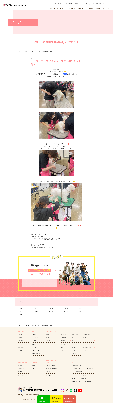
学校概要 (20, 334)
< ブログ (20, 302)
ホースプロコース (36, 350)
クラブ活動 (48, 340)
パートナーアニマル (71, 8)
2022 (81, 308)
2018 (51, 311)
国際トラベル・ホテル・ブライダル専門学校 (82, 368)
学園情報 (20, 337)
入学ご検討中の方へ (59, 3)
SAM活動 (48, 337)
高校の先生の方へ (69, 3)
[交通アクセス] (103, 4)
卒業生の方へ (85, 3)
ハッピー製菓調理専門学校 (78, 371)
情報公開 (84, 337)
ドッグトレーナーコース (38, 340)
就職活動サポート (22, 365)
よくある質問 (49, 375)
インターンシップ (22, 368)
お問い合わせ (64, 344)
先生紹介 (20, 350)
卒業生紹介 (20, 371)
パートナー (20, 344)
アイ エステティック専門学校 (79, 375)
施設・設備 (20, 340)
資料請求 (63, 340)
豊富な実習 (20, 347)
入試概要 (98, 8)
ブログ (62, 347)
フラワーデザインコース (38, 353)
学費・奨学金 (105, 8)
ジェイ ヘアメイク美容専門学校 (79, 378)
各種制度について (50, 371)
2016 (81, 311)
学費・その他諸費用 (50, 365)
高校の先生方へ (75, 347)
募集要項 (34, 365)
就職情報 (91, 8)
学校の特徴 (52, 8)
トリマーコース (35, 337)
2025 (36, 308)
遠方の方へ (74, 340)
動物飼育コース (35, 344)
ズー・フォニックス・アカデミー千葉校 (81, 381)
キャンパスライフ (82, 8)
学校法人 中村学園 (76, 365)
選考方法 (34, 368)
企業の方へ (77, 3)
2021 (21, 311)
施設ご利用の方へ (75, 353)
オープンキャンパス (65, 334)
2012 (21, 314)
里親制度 (84, 350)
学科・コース (60, 8)
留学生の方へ (74, 337)
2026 (21, 308)
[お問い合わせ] (107, 4)
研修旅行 (48, 334)
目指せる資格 (21, 375)
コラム (62, 350)
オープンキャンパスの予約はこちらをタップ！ (45, 239)
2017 (66, 311)
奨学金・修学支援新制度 (51, 368)
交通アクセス (64, 337)
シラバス (84, 340)
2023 (66, 308)
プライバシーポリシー (87, 344)
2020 (36, 311)
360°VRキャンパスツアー (88, 347)
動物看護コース (35, 334)
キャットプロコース (36, 347)
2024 (51, 308)
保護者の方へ (74, 344)
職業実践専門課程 (97, 3)
